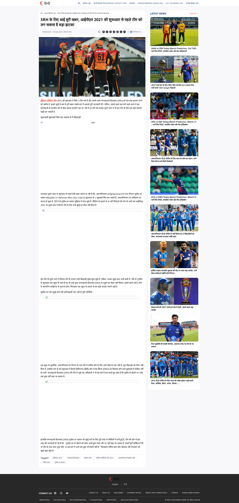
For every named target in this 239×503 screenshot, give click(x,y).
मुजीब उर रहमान (60, 462)
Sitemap (175, 493)
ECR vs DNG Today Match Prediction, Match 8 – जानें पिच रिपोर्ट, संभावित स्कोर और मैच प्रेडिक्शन (174, 198)
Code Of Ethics (111, 500)
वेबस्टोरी (132, 3)
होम (79, 3)
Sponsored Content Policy (129, 500)
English (115, 484)
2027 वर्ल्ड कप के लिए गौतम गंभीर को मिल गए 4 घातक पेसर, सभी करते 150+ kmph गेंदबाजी (173, 86)
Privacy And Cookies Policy (156, 493)
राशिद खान (46, 462)
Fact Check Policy (60, 500)
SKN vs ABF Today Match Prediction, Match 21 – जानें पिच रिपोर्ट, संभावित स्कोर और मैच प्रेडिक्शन (173, 123)
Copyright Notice (134, 493)
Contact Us (93, 493)
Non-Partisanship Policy (78, 500)
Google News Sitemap (191, 493)
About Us (106, 493)
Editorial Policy (44, 500)
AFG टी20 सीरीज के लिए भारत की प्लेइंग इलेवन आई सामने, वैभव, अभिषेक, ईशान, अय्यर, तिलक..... (172, 382)
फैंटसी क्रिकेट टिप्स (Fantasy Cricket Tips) (110, 3)
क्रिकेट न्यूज (87, 3)
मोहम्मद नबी (87, 458)
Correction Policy (96, 500)
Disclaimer (118, 493)
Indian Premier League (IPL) (150, 3)
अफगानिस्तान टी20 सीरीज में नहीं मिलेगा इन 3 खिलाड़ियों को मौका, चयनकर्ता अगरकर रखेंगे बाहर (172, 235)
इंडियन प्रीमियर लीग (49, 100)
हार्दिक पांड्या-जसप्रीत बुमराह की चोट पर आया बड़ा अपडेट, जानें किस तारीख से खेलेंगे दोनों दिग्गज (174, 272)
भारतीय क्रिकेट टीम (192, 3)
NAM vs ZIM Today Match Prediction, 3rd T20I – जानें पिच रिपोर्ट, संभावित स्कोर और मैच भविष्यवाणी (174, 50)
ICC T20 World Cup (174, 3)
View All (193, 13)
